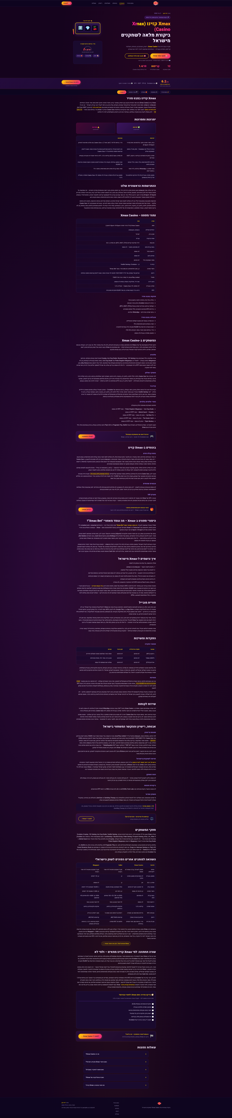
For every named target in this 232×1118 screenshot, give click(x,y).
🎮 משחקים (154, 92)
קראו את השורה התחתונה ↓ (71, 86)
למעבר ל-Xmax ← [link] (86, 819)
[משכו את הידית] (73, 30)
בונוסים (115, 3)
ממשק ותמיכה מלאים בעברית (142, 1007)
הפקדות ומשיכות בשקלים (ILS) (141, 1004)
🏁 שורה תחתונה (133, 92)
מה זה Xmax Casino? (92, 1054)
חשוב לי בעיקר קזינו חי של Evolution (140, 1020)
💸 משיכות (88, 56)
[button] (88, 28)
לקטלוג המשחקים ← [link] (87, 436)
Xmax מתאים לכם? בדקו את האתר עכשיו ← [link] (116, 944)
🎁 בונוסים (79, 56)
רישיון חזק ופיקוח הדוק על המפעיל (140, 1013)
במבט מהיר (130, 3)
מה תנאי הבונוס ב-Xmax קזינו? (95, 1085)
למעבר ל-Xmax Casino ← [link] (90, 1036)
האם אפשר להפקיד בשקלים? (95, 1070)
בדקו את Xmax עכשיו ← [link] (71, 82)
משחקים (122, 3)
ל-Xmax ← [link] (122, 92)
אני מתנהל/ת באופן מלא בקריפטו (141, 1017)
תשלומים (107, 3)
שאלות (94, 3)
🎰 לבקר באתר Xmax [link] (160, 56)
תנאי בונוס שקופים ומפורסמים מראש (140, 1010)
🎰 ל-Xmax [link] (66, 3)
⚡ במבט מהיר (165, 92)
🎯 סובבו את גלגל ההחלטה (137, 56)
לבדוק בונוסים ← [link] (86, 510)
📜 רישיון (96, 56)
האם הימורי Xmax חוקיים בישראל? (96, 1062)
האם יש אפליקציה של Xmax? (95, 1077)
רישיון (100, 3)
